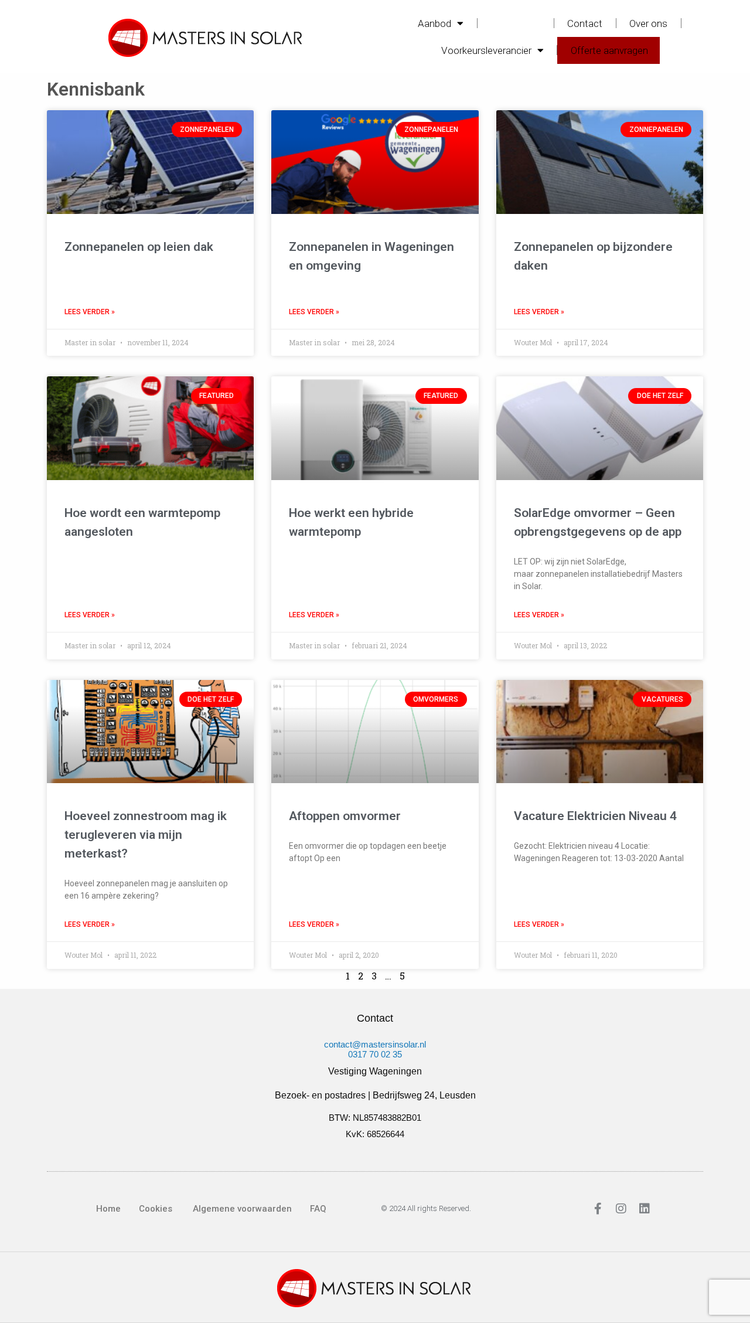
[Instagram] (621, 1209)
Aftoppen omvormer (345, 816)
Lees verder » (89, 312)
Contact (584, 23)
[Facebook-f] (598, 1209)
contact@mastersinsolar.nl (375, 1044)
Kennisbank (515, 23)
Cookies (155, 1208)
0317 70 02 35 (375, 1054)
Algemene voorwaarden (241, 1208)
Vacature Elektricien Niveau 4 (595, 816)
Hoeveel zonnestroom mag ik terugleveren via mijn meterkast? (145, 835)
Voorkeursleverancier (486, 50)
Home (108, 1208)
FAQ (318, 1208)
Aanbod (434, 23)
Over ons (648, 23)
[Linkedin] (644, 1209)
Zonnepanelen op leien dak (138, 247)
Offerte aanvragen (609, 50)
